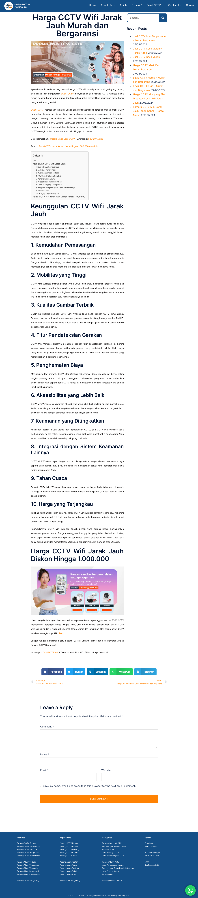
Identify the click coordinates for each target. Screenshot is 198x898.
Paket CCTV (153, 5)
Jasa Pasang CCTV (110, 852)
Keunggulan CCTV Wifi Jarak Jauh (49, 163)
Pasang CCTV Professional (28, 855)
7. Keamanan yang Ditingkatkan (49, 185)
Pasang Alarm (108, 874)
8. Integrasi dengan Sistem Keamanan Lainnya (55, 187)
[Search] (163, 18)
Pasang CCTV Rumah (69, 846)
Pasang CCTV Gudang (69, 849)
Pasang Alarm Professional (28, 874)
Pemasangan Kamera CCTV (114, 846)
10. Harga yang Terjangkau (47, 193)
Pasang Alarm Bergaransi (28, 871)
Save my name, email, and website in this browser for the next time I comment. (89, 785)
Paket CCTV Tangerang (70, 880)
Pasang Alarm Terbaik (26, 862)
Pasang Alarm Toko (68, 874)
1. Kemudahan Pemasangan (47, 167)
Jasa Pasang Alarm (110, 871)
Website (106, 770)
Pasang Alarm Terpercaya (28, 865)
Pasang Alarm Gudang (69, 868)
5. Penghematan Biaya (45, 179)
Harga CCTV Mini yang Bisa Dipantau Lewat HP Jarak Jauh (149, 98)
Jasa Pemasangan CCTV (113, 855)
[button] (52, 671)
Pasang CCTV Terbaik (26, 843)
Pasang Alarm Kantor (69, 862)
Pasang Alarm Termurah (27, 868)
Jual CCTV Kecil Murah (146, 56)
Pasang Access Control (112, 880)
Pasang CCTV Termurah (27, 849)
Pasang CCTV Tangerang (28, 880)
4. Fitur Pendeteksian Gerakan (48, 176)
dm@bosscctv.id (152, 865)
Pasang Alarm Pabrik (68, 871)
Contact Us (174, 5)
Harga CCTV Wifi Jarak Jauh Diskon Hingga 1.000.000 (59, 196)
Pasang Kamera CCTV (111, 843)
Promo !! (137, 5)
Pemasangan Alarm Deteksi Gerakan (118, 868)
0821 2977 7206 (152, 855)
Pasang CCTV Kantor (69, 843)
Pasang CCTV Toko (68, 855)
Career (190, 5)
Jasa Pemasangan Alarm (112, 865)
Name (44, 754)
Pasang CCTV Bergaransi (28, 852)
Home (92, 5)
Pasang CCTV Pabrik (69, 852)
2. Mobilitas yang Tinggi (46, 170)
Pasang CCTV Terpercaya (28, 846)
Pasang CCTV (108, 849)
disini (60, 633)
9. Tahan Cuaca (42, 190)
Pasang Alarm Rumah (69, 865)
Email (44, 770)
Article (123, 5)
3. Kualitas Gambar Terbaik (47, 173)
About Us (106, 5)
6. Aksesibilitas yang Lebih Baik (49, 182)
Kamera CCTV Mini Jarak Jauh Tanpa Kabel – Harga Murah (148, 111)
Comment (47, 726)
